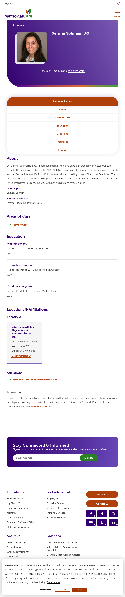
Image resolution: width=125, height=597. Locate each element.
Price (17, 508)
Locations (62, 133)
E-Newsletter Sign (19, 542)
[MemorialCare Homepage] (18, 13)
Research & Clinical (21, 522)
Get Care (15, 517)
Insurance (62, 141)
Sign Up (88, 457)
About (62, 109)
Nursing (55, 512)
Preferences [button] (53, 582)
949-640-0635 (76, 70)
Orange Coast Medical (63, 554)
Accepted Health (38, 406)
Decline (62, 589)
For (15, 492)
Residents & (57, 508)
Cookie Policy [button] (85, 578)
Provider (57, 503)
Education (62, 125)
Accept (79, 589)
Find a (15, 498)
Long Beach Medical (62, 542)
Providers (18, 25)
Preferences (45, 589)
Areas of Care (62, 117)
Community (18, 551)
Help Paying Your (18, 526)
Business (57, 517)
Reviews (62, 150)
